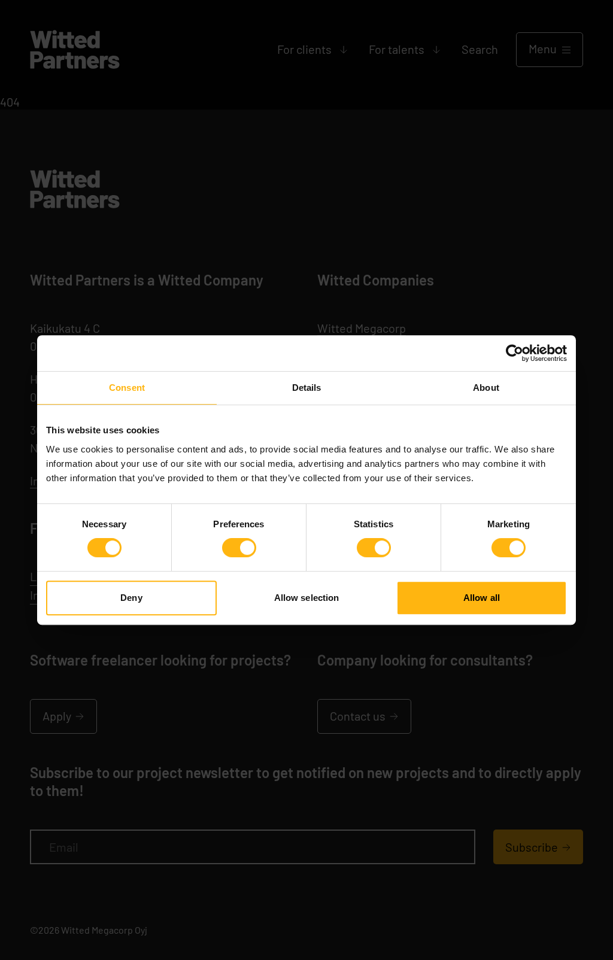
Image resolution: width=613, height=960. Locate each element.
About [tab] (486, 387)
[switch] (239, 547)
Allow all (481, 598)
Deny (131, 598)
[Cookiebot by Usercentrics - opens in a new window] (514, 353)
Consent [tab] (127, 387)
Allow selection (306, 598)
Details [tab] (306, 387)
